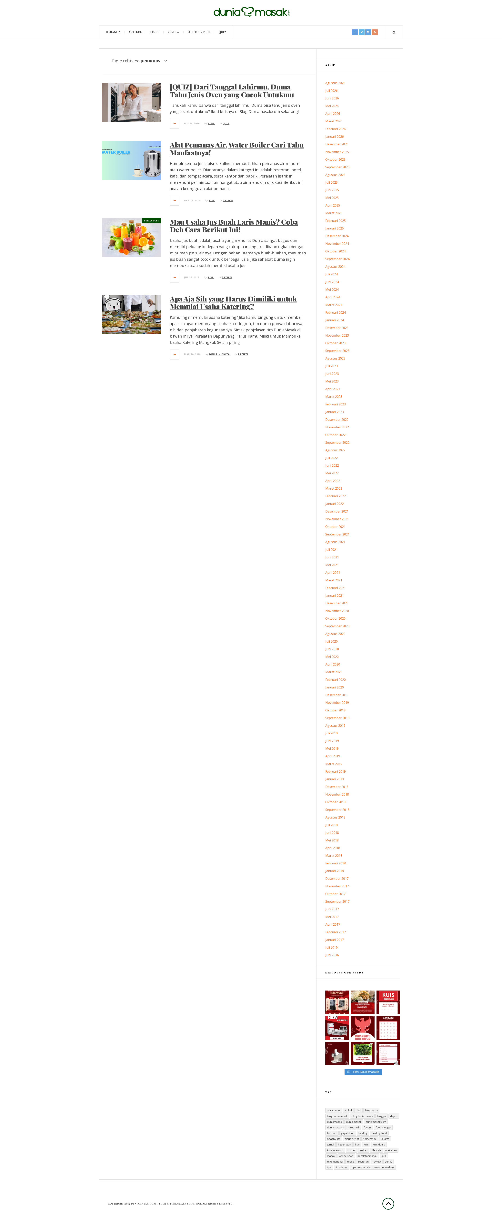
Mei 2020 (332, 657)
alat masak (333, 1110)
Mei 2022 (332, 473)
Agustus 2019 (335, 725)
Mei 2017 (332, 917)
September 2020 (337, 626)
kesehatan (344, 1144)
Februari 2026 (335, 129)
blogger (381, 1116)
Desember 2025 (336, 144)
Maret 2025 (333, 213)
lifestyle (376, 1150)
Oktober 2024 (335, 251)
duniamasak (334, 1122)
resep (350, 1161)
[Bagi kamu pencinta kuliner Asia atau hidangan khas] (363, 1053)
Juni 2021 (332, 557)
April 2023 (332, 389)
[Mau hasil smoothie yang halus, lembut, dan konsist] (337, 1002)
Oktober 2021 (335, 526)
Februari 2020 (335, 679)
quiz (384, 1156)
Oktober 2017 (335, 894)
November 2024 (337, 243)
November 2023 (337, 335)
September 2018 (337, 810)
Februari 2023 (335, 404)
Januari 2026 (334, 136)
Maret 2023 (333, 396)
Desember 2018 (336, 787)
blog (358, 1110)
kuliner (351, 1150)
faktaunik (354, 1127)
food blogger (383, 1127)
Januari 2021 (334, 595)
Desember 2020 (336, 603)
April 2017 (332, 924)
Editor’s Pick (199, 32)
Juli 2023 (331, 366)
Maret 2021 (333, 580)
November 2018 (337, 794)
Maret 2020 (333, 672)
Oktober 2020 (335, 618)
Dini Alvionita (219, 354)
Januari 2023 (334, 412)
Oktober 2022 (335, 435)
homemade (370, 1139)
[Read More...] (174, 123)
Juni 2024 (332, 282)
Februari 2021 (335, 588)
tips (329, 1167)
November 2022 (337, 427)
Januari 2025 (334, 228)
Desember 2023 (336, 328)
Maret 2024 (333, 305)
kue (357, 1144)
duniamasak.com (376, 1122)
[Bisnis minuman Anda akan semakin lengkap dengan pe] (337, 1053)
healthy (362, 1133)
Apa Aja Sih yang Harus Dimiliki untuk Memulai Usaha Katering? (233, 302)
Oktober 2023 (335, 343)
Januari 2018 (334, 871)
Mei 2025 (332, 198)
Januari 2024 (334, 320)
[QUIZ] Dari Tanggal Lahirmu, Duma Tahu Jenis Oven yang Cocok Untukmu (232, 90)
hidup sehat (352, 1139)
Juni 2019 (332, 741)
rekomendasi (335, 1161)
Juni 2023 (332, 373)
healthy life (333, 1139)
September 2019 (337, 718)
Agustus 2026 (335, 83)
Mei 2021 (332, 565)
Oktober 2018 (335, 802)
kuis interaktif (335, 1150)
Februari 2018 (335, 863)
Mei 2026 (332, 106)
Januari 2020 (334, 687)
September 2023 (337, 351)
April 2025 (332, 205)
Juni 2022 (332, 465)
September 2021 (337, 534)
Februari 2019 (335, 771)
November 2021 (337, 519)
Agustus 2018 (335, 817)
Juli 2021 (331, 549)
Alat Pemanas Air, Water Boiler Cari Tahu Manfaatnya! (237, 148)
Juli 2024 (331, 274)
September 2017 (337, 901)
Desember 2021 (336, 511)
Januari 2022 (334, 504)
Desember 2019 (336, 695)
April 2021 (332, 572)
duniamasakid (335, 1127)
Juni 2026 (332, 98)
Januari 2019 (334, 779)
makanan (391, 1150)
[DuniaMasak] (251, 12)
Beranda (113, 32)
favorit (368, 1127)
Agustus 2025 (335, 175)
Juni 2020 (332, 649)
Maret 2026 (333, 121)
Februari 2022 (335, 496)
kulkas (364, 1150)
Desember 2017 (336, 878)
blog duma (371, 1110)
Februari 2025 (335, 221)
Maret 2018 (333, 855)
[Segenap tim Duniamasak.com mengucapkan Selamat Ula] (363, 1028)
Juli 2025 (331, 182)
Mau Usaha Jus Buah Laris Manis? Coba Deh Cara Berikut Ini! (234, 225)
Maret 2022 (333, 488)
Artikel (135, 32)
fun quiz (332, 1133)
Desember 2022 (336, 419)
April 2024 (332, 297)
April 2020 (332, 664)
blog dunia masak (362, 1116)
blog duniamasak (337, 1116)
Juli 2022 (331, 458)
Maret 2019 (333, 764)
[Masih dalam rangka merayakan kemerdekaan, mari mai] (388, 1002)
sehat (388, 1161)
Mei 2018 (332, 840)
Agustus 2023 (335, 358)
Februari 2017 (335, 932)
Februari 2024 (335, 312)
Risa (212, 200)
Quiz (222, 32)
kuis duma (379, 1144)
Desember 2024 (336, 236)
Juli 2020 (331, 641)
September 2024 (337, 259)
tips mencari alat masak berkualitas (373, 1167)
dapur (393, 1116)
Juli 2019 (331, 733)
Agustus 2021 (335, 542)
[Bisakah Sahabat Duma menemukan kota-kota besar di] (388, 1028)
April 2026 (332, 113)
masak (331, 1156)
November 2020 (337, 611)
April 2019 (332, 756)
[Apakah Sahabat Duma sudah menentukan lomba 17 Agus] (388, 1053)
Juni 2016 (332, 955)
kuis (366, 1144)
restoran (363, 1161)
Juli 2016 (331, 947)
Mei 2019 (332, 748)
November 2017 (337, 886)
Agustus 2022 (335, 450)
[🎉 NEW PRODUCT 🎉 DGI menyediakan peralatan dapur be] (337, 1028)
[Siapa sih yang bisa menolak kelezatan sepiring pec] (363, 1002)
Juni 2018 (332, 832)
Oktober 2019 (335, 710)
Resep (155, 32)
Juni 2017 (332, 909)
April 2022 (332, 481)
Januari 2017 (334, 940)
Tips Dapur (342, 1167)
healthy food (379, 1133)
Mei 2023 (332, 381)
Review (173, 32)
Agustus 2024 (335, 266)
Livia (211, 123)
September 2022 (337, 442)
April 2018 (332, 848)
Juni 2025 (332, 190)
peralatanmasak (367, 1156)
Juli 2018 (331, 825)
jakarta (385, 1139)
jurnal (330, 1144)
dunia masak (354, 1122)
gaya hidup (347, 1133)
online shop (346, 1156)
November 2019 (337, 702)
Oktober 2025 (335, 159)
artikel (348, 1110)
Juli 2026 (331, 90)
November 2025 (337, 152)
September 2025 (337, 167)
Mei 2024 (332, 289)
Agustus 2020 (335, 634)
